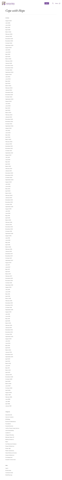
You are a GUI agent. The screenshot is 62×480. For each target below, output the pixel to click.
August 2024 (8, 74)
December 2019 (9, 200)
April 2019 (7, 217)
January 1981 (8, 406)
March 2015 (8, 323)
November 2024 (9, 67)
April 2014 (7, 347)
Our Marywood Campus (10, 444)
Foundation (8, 423)
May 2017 (7, 269)
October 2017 (8, 258)
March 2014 (8, 350)
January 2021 (8, 170)
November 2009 (9, 377)
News (6, 441)
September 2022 (9, 126)
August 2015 (8, 312)
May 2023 (7, 108)
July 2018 (7, 238)
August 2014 (8, 338)
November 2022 (9, 121)
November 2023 (9, 94)
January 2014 (8, 352)
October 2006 (8, 388)
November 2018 (9, 229)
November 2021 (9, 148)
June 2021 (7, 159)
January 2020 (8, 197)
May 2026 (7, 27)
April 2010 (7, 372)
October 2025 (8, 43)
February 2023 (8, 114)
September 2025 (9, 45)
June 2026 (7, 25)
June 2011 (7, 365)
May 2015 (7, 318)
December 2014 (9, 329)
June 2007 (8, 385)
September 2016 (9, 285)
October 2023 (8, 97)
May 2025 (7, 54)
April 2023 (7, 110)
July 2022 (7, 130)
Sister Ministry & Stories (11, 453)
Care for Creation (9, 417)
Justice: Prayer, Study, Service (12, 428)
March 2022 (8, 139)
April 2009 (7, 381)
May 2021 (7, 161)
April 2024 (7, 83)
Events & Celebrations (10, 421)
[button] (57, 3)
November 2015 (9, 305)
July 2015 (7, 314)
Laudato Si (7, 432)
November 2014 (9, 332)
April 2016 (7, 296)
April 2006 (7, 390)
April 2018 (7, 244)
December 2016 (9, 278)
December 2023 (9, 92)
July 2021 (7, 157)
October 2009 (8, 379)
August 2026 (8, 20)
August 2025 (8, 47)
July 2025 (7, 49)
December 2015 (9, 303)
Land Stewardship (9, 430)
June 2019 (7, 213)
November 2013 (9, 354)
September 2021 (9, 153)
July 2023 (7, 103)
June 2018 (7, 240)
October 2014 (8, 334)
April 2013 (7, 359)
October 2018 (8, 231)
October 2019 (8, 204)
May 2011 (7, 368)
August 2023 (8, 101)
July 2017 (7, 265)
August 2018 (8, 235)
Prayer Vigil (8, 448)
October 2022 (8, 123)
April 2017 (7, 271)
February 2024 (8, 88)
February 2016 (8, 300)
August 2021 (8, 155)
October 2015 (8, 307)
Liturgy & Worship (9, 435)
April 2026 (7, 29)
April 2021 (7, 164)
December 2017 (9, 253)
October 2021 (8, 150)
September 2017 (9, 260)
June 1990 (7, 399)
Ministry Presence (9, 439)
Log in (6, 468)
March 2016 (8, 298)
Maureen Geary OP (9, 437)
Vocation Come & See (10, 459)
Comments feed (9, 472)
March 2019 (8, 220)
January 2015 (8, 327)
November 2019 (9, 202)
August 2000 (8, 392)
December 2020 (9, 173)
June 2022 (7, 132)
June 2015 (7, 316)
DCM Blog (7, 419)
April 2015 (7, 321)
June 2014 (7, 343)
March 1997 (8, 394)
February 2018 (8, 249)
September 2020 (9, 179)
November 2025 (9, 41)
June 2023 (7, 105)
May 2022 (7, 135)
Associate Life (8, 414)
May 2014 (7, 345)
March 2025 (8, 58)
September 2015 (9, 309)
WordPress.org (8, 475)
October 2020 (8, 177)
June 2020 (8, 186)
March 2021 (8, 166)
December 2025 (9, 38)
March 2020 (8, 193)
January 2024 (8, 90)
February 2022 (8, 141)
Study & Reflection (9, 455)
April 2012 (7, 361)
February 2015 (8, 325)
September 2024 (9, 72)
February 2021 (8, 168)
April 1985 (7, 403)
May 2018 (7, 242)
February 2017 (8, 276)
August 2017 (8, 262)
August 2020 (8, 182)
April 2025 (7, 56)
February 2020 (8, 195)
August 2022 (8, 128)
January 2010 (8, 374)
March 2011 (8, 370)
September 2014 (9, 336)
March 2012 (8, 363)
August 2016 (8, 287)
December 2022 (9, 119)
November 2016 (9, 280)
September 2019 (9, 206)
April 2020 (7, 191)
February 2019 (8, 222)
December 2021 (9, 146)
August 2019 (8, 209)
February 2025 (8, 61)
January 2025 (8, 63)
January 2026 (8, 36)
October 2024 (8, 70)
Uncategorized (8, 457)
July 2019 (7, 211)
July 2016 (7, 289)
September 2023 (9, 99)
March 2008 (8, 383)
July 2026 (7, 23)
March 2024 (8, 85)
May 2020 (7, 188)
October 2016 (8, 282)
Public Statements (9, 450)
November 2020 (9, 175)
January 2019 (8, 224)
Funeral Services (9, 426)
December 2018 (9, 226)
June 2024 (8, 79)
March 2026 (8, 32)
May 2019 (7, 215)
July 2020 (7, 184)
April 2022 (7, 137)
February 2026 (8, 34)
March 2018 (8, 247)
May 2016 (7, 294)
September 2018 (9, 233)
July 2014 (7, 341)
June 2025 (7, 52)
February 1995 (8, 397)
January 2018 (8, 251)
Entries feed (8, 470)
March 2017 (8, 273)
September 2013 (9, 356)
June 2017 (7, 267)
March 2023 (8, 112)
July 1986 (7, 401)
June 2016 (7, 291)
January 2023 (8, 117)
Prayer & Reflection (9, 446)
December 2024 (9, 65)
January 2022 (8, 144)
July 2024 (7, 76)
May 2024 (7, 81)
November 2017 (9, 256)
